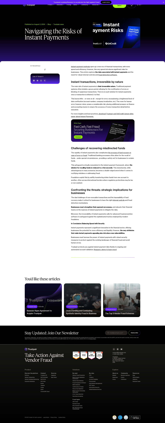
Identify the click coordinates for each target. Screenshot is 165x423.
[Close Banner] (163, 2)
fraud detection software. (107, 75)
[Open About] (78, 4)
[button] (34, 80)
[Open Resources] (99, 4)
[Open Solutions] (63, 4)
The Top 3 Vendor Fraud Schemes (119, 313)
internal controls (119, 200)
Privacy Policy (92, 338)
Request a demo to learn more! (105, 249)
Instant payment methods (80, 66)
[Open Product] (53, 4)
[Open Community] (89, 4)
